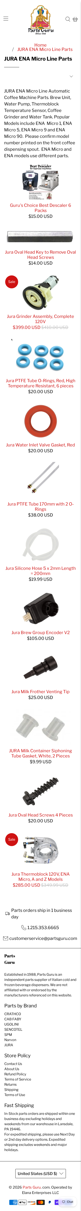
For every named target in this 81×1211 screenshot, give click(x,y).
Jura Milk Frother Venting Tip (40, 691)
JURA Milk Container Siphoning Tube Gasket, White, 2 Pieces (40, 753)
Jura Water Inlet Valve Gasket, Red (40, 445)
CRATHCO (12, 1014)
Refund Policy (15, 1074)
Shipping (11, 1090)
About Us (11, 1069)
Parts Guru (32, 1187)
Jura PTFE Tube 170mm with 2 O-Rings (40, 506)
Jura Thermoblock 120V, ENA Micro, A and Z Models (40, 877)
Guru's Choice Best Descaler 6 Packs (40, 208)
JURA (8, 1045)
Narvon (10, 1040)
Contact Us (13, 1064)
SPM (8, 1035)
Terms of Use (14, 1095)
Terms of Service (17, 1079)
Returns (10, 1084)
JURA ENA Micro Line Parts (45, 49)
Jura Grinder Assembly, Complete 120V (40, 319)
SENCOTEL (13, 1029)
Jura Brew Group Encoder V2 (40, 632)
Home (40, 45)
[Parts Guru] (40, 19)
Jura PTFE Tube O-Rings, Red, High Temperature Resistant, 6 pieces (40, 383)
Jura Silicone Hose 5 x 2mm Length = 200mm (40, 571)
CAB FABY (12, 1019)
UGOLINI (11, 1024)
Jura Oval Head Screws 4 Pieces (40, 815)
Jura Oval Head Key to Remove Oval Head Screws (40, 255)
